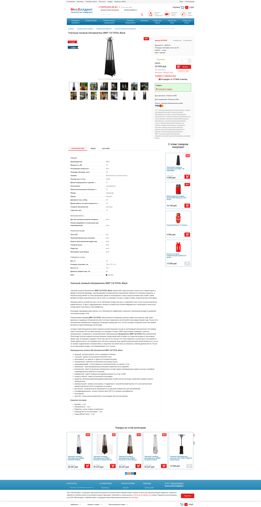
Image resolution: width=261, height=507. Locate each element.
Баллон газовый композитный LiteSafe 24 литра (176, 255)
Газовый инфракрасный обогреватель (171, 110)
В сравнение (187, 40)
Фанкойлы (144, 20)
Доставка (80, 1)
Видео (93, 148)
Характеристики (77, 148)
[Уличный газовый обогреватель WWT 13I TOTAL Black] (73, 86)
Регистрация (190, 1)
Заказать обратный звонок (110, 10)
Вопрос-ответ (149, 487)
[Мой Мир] (132, 473)
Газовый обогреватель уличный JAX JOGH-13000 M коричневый (157, 458)
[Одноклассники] (129, 473)
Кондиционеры (91, 20)
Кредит (110, 1)
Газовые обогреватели (103, 28)
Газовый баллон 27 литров (177, 225)
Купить (185, 67)
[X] (135, 473)
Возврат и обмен (120, 1)
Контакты (102, 1)
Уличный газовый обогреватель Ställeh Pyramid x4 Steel (129, 458)
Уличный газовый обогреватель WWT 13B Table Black (181, 458)
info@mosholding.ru (130, 10)
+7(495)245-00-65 (108, 7)
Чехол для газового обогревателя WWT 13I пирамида (175, 168)
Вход (181, 1)
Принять (187, 496)
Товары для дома (172, 22)
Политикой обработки (142, 495)
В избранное (177, 40)
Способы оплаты (91, 1)
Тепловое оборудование (130, 22)
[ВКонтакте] (126, 473)
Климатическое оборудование (109, 22)
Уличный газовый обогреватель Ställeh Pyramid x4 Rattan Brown (79, 458)
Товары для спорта (186, 22)
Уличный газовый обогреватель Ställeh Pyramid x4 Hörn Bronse (104, 458)
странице (134, 497)
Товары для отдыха (157, 22)
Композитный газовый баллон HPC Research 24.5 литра (177, 197)
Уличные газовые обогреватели (125, 28)
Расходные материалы (76, 22)
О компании (71, 1)
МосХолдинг (177, 483)
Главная (71, 28)
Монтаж (125, 487)
